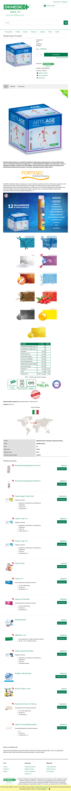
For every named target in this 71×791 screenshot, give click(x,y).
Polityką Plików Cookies (42, 787)
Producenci (6, 769)
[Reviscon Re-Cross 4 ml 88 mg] (9, 707)
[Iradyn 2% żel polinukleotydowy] (9, 728)
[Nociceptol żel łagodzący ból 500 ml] (9, 484)
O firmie (5, 766)
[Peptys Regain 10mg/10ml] (9, 500)
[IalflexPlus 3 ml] (9, 638)
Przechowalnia (50, 771)
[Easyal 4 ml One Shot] (9, 603)
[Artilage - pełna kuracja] (9, 677)
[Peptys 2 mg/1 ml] (9, 522)
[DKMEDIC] (48, 64)
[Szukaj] (66, 23)
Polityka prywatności (30, 766)
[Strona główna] (17, 11)
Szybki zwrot (28, 773)
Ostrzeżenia (21, 86)
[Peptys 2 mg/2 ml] (9, 544)
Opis (6, 86)
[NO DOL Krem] (9, 567)
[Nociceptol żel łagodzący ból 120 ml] (9, 469)
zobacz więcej (61, 676)
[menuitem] (8, 31)
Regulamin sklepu (29, 769)
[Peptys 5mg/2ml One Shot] (9, 654)
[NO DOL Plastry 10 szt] (9, 692)
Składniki (12, 86)
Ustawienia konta (50, 769)
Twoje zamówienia (51, 766)
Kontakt (5, 771)
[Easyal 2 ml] (9, 582)
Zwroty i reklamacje (30, 771)
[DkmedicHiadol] (9, 623)
